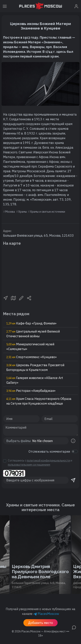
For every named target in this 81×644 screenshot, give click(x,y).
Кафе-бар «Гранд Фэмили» (31, 323)
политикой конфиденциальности (48, 460)
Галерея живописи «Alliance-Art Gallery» (34, 380)
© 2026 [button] (40, 631)
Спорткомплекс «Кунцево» (31, 357)
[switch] (75, 451)
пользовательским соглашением (29, 464)
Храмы (22, 211)
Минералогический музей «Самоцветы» (30, 346)
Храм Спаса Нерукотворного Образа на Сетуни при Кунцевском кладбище (38, 401)
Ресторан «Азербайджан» (30, 391)
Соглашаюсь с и (40, 462)
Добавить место (40, 623)
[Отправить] (73, 480)
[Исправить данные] (21, 298)
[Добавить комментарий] (74, 627)
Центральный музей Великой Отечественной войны (33, 333)
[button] (5, 298)
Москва (10, 211)
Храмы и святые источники (47, 211)
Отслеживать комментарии (49, 451)
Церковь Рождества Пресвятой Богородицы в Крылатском (35, 367)
